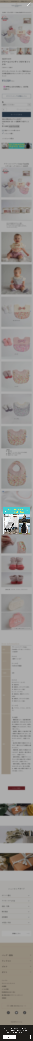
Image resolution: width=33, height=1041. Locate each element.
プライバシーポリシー (23, 1037)
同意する (9, 1037)
